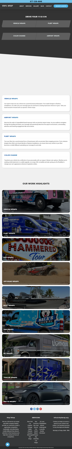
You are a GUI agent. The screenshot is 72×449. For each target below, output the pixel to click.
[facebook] (31, 409)
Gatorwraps (46, 447)
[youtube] (40, 409)
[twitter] (34, 409)
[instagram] (37, 409)
